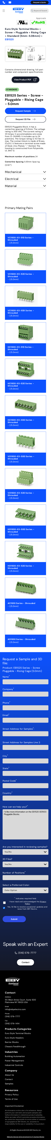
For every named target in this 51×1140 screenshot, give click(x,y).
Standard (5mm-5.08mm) (23, 36)
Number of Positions (14, 873)
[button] (3, 10)
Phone (6, 703)
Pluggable (22, 32)
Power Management (14, 1060)
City (5, 756)
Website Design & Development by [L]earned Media (25, 1137)
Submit (14, 919)
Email (6, 715)
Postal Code (10, 781)
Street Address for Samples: (18, 729)
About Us (9, 1075)
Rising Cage (38, 32)
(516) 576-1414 (12, 1023)
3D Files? (7, 859)
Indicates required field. (25, 898)
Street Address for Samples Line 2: (21, 742)
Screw (9, 32)
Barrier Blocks (12, 1042)
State (6, 768)
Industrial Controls (14, 1065)
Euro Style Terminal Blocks (22, 29)
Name (6, 677)
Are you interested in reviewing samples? (25, 847)
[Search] (45, 11)
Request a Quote (39, 2)
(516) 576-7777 (12, 1016)
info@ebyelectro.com (15, 1009)
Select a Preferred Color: (16, 885)
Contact (25, 962)
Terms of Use (11, 1099)
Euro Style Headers (14, 1038)
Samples (9, 1083)
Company (8, 689)
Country (8, 793)
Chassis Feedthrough (15, 1046)
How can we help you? (15, 807)
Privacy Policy (12, 1094)
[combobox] (39, 11)
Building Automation (15, 1056)
